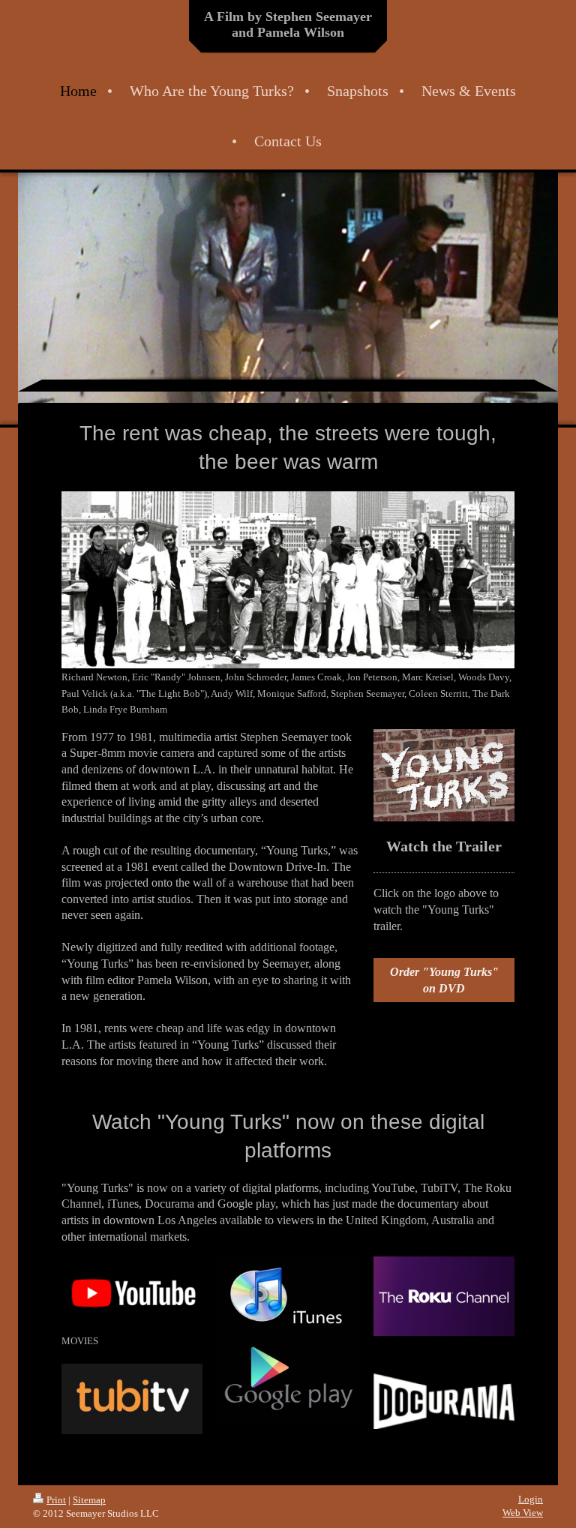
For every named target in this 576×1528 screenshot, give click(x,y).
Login (530, 1499)
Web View (522, 1512)
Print (56, 1499)
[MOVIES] (132, 1294)
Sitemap (89, 1499)
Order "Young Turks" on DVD (444, 980)
